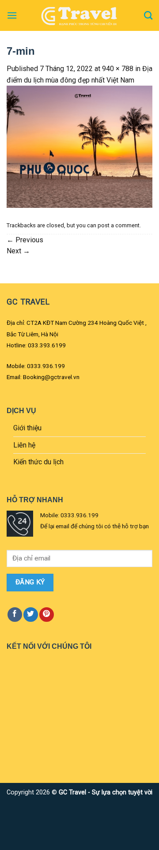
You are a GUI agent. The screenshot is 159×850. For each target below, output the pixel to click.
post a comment (119, 225)
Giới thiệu (27, 428)
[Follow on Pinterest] (46, 614)
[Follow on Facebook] (15, 614)
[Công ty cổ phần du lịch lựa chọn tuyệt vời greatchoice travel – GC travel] (79, 15)
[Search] (148, 15)
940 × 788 (117, 68)
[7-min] (79, 146)
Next (18, 251)
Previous (25, 240)
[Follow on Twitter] (30, 614)
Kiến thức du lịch (38, 462)
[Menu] (12, 15)
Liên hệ (24, 445)
